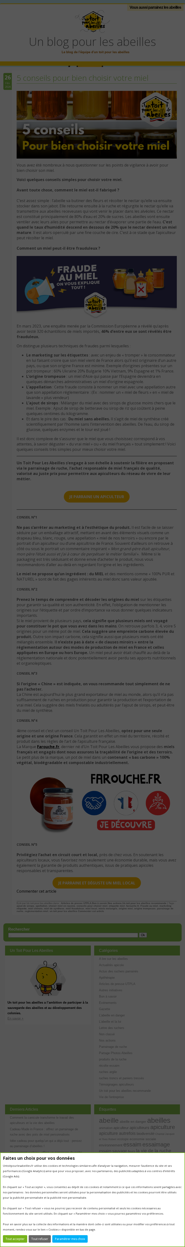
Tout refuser (39, 1239)
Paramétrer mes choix (70, 1239)
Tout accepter (15, 1239)
